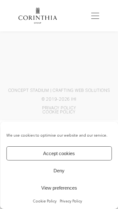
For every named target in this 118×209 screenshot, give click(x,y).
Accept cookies (59, 153)
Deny (59, 170)
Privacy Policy (71, 201)
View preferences (59, 188)
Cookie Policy (45, 201)
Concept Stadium (28, 90)
